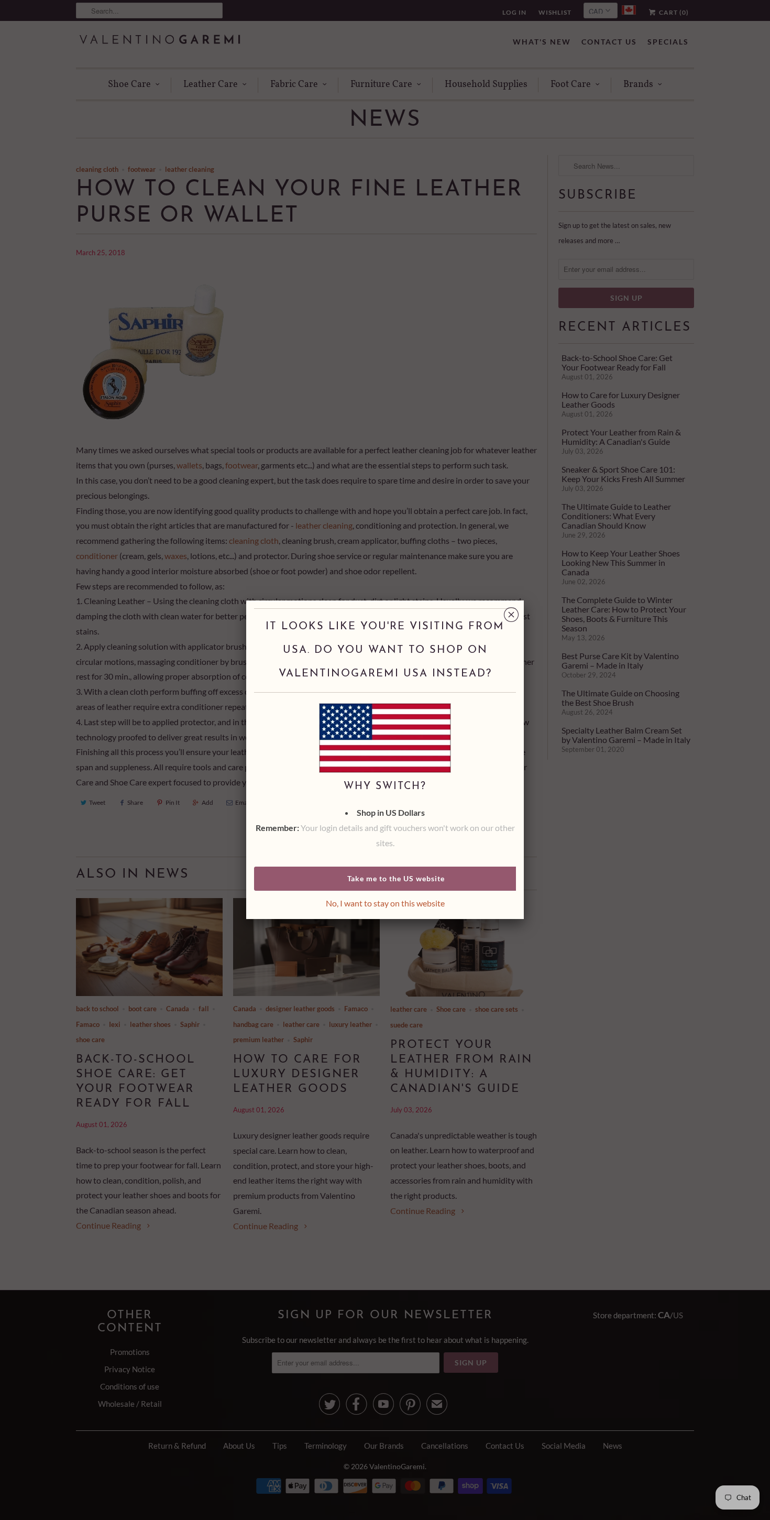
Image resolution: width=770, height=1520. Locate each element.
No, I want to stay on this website (385, 903)
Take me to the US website (396, 878)
